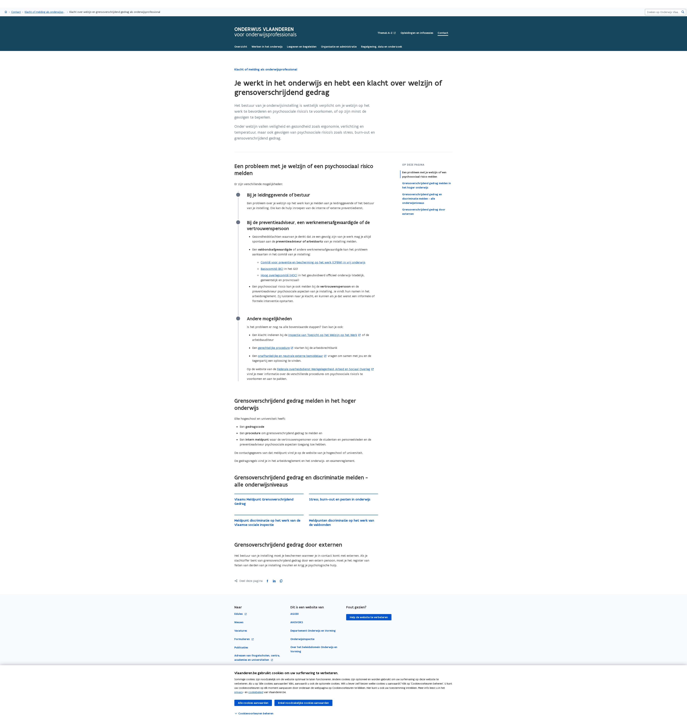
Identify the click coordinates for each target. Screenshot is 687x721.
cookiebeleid (255, 692)
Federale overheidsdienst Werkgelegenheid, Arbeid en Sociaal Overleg (323, 369)
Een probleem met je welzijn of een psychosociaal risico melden (424, 174)
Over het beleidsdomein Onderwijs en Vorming (313, 649)
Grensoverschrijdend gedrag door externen (423, 211)
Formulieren (242, 639)
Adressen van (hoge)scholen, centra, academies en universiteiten (257, 658)
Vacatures (240, 630)
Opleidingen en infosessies (417, 33)
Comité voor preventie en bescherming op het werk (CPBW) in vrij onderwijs (313, 262)
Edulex (238, 614)
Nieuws (238, 622)
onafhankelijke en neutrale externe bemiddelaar (290, 356)
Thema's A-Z (385, 33)
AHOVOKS (296, 622)
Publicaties (241, 647)
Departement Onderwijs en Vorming (313, 630)
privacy (238, 692)
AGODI (294, 614)
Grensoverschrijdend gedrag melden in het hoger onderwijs (426, 185)
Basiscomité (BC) (272, 269)
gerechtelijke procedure (274, 348)
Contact (16, 12)
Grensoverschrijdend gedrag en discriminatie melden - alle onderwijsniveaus (422, 198)
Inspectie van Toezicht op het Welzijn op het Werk (322, 335)
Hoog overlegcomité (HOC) (279, 275)
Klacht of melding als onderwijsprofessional (45, 12)
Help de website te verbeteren (369, 617)
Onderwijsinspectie (302, 639)
